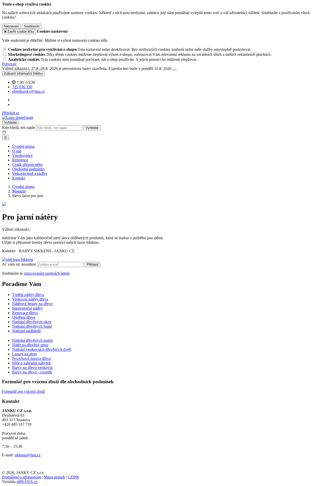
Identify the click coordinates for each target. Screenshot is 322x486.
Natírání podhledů (26, 331)
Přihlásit (92, 264)
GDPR (73, 477)
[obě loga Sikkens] (17, 259)
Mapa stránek (54, 477)
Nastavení (11, 26)
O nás (16, 151)
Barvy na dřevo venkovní (32, 367)
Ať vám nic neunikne (19, 264)
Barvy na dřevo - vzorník (32, 372)
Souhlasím (31, 26)
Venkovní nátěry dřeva (30, 299)
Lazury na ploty (24, 354)
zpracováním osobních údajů (46, 273)
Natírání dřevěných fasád (32, 326)
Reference (20, 160)
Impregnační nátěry (27, 308)
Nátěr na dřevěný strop (30, 345)
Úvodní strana (23, 146)
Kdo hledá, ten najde (18, 127)
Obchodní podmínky (28, 169)
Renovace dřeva (25, 313)
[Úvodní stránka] (17, 117)
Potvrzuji (9, 64)
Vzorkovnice (22, 155)
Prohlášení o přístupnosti (21, 477)
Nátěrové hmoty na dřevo (32, 304)
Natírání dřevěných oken (31, 322)
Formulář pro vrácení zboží (23, 391)
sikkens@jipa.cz (28, 455)
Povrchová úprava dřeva (31, 358)
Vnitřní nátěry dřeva (28, 295)
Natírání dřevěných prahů (32, 340)
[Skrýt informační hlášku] (174, 70)
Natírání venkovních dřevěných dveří (41, 349)
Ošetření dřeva (23, 317)
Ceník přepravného (27, 164)
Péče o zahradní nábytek (31, 363)
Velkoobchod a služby (29, 173)
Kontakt (18, 178)
